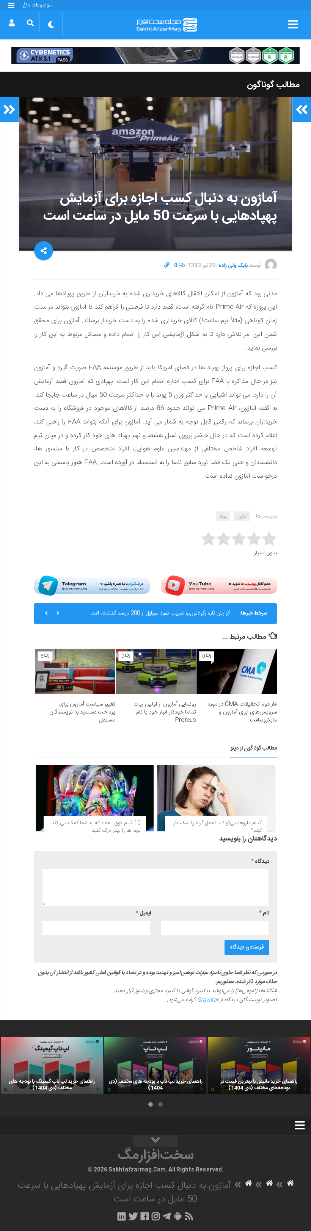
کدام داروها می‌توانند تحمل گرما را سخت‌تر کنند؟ (217, 827)
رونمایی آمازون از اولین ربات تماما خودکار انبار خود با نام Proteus (165, 712)
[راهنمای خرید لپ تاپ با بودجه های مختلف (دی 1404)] (155, 1065)
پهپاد (223, 516)
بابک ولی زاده (233, 265)
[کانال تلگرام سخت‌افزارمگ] (167, 1216)
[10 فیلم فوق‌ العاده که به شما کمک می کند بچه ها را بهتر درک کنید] (95, 798)
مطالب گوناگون (273, 85)
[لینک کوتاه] (167, 265)
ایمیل (143, 913)
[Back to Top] (155, 1141)
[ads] (155, 55)
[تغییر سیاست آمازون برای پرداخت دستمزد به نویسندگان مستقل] (75, 671)
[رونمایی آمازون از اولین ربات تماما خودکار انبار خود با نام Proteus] (156, 671)
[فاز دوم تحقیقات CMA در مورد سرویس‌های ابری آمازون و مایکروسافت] (236, 671)
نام (264, 913)
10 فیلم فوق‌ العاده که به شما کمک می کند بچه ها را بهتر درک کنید (96, 827)
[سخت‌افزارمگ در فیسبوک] (145, 1216)
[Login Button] (11, 22)
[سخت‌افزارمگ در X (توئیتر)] (133, 1216)
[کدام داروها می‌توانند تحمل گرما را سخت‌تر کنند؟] (216, 798)
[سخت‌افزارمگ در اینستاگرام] (156, 1216)
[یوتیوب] (219, 586)
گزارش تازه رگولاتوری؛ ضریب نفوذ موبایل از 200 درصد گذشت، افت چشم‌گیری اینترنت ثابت (160, 616)
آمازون (242, 516)
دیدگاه (260, 861)
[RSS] (189, 1216)
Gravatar (207, 1000)
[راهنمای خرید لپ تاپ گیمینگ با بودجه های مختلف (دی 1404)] (52, 1065)
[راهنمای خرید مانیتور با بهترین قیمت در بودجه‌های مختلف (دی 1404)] (259, 1065)
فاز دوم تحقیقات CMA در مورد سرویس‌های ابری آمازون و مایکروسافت (242, 712)
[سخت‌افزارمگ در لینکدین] (122, 1216)
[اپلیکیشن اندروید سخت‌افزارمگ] (178, 1216)
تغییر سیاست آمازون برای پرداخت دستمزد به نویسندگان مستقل (82, 712)
